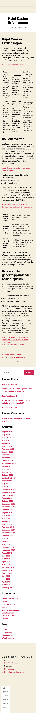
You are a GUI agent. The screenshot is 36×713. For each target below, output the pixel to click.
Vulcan (5, 619)
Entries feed (7, 632)
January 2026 (7, 452)
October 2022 (7, 495)
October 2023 (7, 475)
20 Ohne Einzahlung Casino (13, 345)
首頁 (4, 688)
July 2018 (6, 515)
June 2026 (6, 437)
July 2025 (6, 469)
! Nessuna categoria (10, 598)
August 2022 (7, 498)
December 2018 (8, 504)
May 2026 (6, 440)
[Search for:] (12, 373)
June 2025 (6, 472)
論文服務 (5, 699)
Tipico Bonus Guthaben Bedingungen (17, 207)
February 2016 (8, 567)
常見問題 (5, 703)
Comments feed (8, 635)
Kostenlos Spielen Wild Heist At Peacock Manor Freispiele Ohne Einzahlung (15, 339)
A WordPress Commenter (12, 418)
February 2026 (8, 449)
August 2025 (7, 466)
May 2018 (6, 518)
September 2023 (9, 478)
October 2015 (7, 573)
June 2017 (6, 539)
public (4, 607)
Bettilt (4, 601)
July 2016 (6, 556)
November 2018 (8, 507)
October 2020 (7, 501)
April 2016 (6, 562)
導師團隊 (5, 692)
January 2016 (7, 570)
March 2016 (7, 565)
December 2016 (8, 547)
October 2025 (7, 461)
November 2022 (8, 492)
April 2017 (6, 541)
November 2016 (8, 550)
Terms (4, 711)
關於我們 (5, 695)
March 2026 (7, 446)
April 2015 (6, 582)
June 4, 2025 (22, 27)
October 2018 (7, 510)
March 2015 (7, 585)
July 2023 (6, 484)
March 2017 (6, 544)
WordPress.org (8, 638)
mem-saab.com (8, 604)
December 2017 (8, 530)
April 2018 (6, 521)
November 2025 (8, 458)
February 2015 (8, 588)
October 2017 (7, 536)
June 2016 (6, 559)
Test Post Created (9, 384)
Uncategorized (8, 613)
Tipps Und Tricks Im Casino (13, 65)
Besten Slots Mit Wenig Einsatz (14, 204)
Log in (4, 629)
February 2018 (8, 527)
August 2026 (7, 432)
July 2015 (6, 576)
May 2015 (6, 579)
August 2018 (7, 513)
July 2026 (6, 435)
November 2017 (8, 533)
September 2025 (9, 463)
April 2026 (6, 443)
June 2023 (6, 487)
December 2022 (8, 489)
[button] (18, 6)
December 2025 (8, 455)
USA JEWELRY (8, 616)
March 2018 (7, 524)
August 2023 (7, 481)
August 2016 (7, 553)
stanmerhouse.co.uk (10, 610)
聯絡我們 (5, 707)
